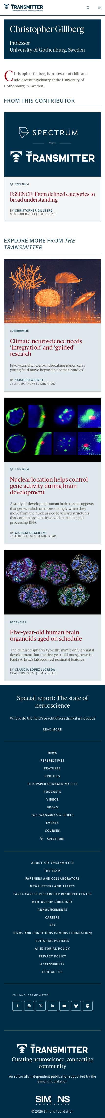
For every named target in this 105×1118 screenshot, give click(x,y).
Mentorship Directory (52, 902)
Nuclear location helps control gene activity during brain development (49, 486)
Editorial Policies (52, 941)
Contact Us (52, 972)
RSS (53, 925)
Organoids (18, 622)
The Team (52, 871)
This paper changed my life (52, 784)
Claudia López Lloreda (35, 669)
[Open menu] (99, 7)
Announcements (52, 909)
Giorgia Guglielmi (30, 533)
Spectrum (22, 184)
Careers (52, 917)
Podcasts (52, 791)
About (52, 863)
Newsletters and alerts (52, 886)
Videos (52, 799)
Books (52, 807)
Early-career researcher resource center (52, 894)
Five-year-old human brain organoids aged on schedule (46, 636)
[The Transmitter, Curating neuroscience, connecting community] (27, 7)
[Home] (52, 1048)
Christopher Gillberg (34, 210)
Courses (52, 830)
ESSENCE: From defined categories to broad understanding (52, 197)
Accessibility (52, 964)
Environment (20, 331)
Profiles (52, 776)
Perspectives (52, 760)
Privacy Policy (52, 956)
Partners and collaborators (52, 878)
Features (52, 768)
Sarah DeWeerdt (29, 380)
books (52, 815)
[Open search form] (88, 7)
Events (52, 823)
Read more (52, 729)
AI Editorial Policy (52, 948)
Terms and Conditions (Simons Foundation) (52, 933)
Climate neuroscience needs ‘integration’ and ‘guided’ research (46, 348)
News (52, 753)
